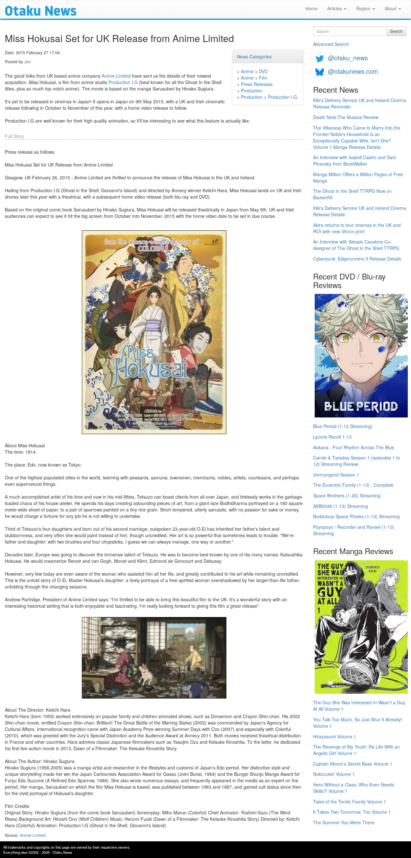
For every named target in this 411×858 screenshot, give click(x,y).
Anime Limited (116, 76)
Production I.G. (283, 97)
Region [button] (364, 8)
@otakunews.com (353, 71)
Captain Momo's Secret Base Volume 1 (352, 763)
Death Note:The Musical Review (345, 117)
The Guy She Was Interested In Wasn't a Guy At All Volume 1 (359, 705)
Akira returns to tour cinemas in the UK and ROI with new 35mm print (357, 228)
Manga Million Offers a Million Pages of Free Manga (358, 177)
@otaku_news (348, 57)
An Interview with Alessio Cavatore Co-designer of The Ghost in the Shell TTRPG (356, 244)
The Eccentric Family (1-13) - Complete (353, 485)
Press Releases (257, 84)
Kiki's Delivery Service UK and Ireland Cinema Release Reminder (359, 103)
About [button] (391, 8)
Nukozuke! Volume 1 (334, 774)
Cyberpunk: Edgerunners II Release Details (357, 258)
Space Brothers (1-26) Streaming (346, 495)
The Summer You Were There (343, 822)
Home (311, 8)
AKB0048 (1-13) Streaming (340, 506)
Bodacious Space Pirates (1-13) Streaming (356, 516)
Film (263, 77)
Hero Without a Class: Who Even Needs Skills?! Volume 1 (353, 787)
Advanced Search (331, 44)
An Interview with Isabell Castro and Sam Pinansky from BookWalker (354, 160)
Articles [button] (335, 8)
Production (252, 90)
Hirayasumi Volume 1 (334, 736)
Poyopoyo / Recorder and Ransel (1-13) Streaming (353, 530)
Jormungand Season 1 (336, 474)
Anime (247, 71)
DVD (263, 71)
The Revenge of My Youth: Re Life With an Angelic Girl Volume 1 (356, 749)
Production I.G (123, 82)
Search (396, 31)
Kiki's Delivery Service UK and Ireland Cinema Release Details (359, 211)
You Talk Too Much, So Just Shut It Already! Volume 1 (357, 722)
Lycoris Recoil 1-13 (332, 436)
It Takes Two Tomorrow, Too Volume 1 (352, 812)
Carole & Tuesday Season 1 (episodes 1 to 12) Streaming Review (356, 460)
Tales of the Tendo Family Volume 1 (349, 801)
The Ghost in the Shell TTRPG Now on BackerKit (352, 194)
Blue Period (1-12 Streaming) (342, 426)
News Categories (254, 56)
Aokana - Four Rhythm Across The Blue (353, 447)
